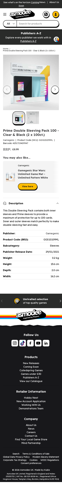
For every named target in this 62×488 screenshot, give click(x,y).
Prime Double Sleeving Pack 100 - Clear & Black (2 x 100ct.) (29, 51)
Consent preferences (31, 463)
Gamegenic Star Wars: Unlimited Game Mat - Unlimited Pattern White (33, 174)
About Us (54, 2)
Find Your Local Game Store (31, 439)
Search (16, 453)
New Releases (31, 363)
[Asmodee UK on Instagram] (14, 343)
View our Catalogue (31, 381)
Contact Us (31, 435)
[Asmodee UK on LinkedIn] (46, 343)
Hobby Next (31, 397)
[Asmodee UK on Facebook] (30, 343)
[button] (55, 177)
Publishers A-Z (28, 41)
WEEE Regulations (49, 460)
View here (27, 186)
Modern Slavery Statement (46, 457)
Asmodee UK (27, 470)
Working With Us (31, 404)
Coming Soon (31, 366)
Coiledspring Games (31, 370)
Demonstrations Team (31, 408)
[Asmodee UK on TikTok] (22, 343)
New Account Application (31, 401)
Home (5, 49)
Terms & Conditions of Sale (35, 453)
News (42, 2)
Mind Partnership (31, 443)
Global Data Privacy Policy (16, 457)
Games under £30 (31, 373)
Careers (31, 432)
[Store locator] (46, 14)
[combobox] (31, 23)
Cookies (33, 460)
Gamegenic (8, 140)
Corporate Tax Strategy (14, 460)
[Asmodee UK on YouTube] (38, 343)
